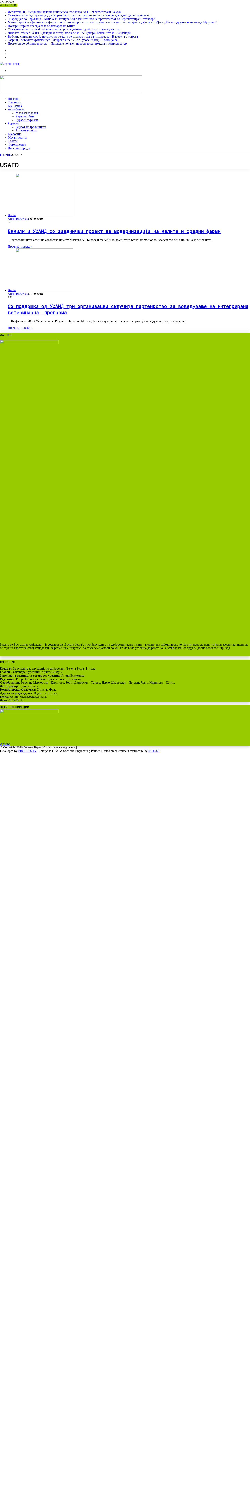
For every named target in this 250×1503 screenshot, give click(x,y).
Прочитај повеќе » (20, 246)
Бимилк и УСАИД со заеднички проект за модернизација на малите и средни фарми (114, 231)
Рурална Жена (25, 116)
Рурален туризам (27, 120)
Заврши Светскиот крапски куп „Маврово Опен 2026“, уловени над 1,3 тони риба (63, 40)
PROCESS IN (27, 751)
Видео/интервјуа (19, 148)
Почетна (13, 98)
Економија (15, 105)
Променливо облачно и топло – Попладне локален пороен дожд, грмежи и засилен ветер (67, 43)
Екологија (14, 134)
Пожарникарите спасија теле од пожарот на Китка (41, 26)
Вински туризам (27, 130)
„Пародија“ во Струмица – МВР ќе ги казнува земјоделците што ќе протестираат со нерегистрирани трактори (81, 19)
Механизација (17, 137)
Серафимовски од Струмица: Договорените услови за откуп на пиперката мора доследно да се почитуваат (79, 15)
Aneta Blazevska (18, 218)
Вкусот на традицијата (31, 127)
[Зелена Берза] (10, 63)
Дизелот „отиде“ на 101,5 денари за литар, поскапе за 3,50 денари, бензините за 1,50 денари (69, 33)
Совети (13, 141)
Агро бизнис (16, 109)
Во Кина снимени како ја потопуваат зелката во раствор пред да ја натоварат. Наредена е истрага (73, 36)
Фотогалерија (17, 144)
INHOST (154, 751)
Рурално (13, 123)
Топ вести (14, 102)
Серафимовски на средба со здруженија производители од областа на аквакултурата (64, 29)
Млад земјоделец (27, 112)
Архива (5, 744)
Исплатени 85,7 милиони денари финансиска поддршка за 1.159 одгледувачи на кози (64, 11)
